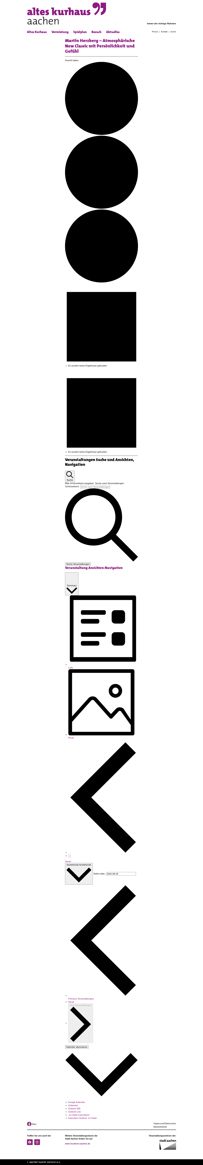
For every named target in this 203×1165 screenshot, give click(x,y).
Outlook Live (74, 1111)
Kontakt (164, 32)
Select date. (99, 873)
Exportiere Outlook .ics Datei (82, 1118)
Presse (155, 32)
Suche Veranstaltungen (78, 564)
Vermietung (60, 32)
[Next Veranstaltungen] (69, 856)
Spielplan (80, 32)
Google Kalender (76, 1102)
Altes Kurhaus (37, 32)
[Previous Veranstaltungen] (103, 852)
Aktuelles (113, 32)
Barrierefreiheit (160, 1127)
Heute (68, 861)
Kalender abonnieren (76, 1047)
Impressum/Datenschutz (165, 1123)
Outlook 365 (74, 1108)
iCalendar (73, 1105)
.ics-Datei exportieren (79, 1115)
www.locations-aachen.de (77, 1144)
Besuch (96, 32)
